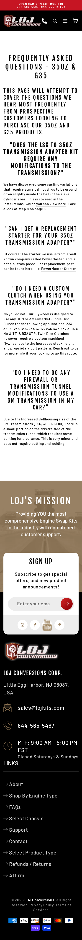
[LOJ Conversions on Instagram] (23, 625)
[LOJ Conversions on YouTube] (47, 625)
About (16, 784)
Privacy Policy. (42, 905)
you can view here (51, 204)
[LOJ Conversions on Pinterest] (59, 625)
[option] (41, 5)
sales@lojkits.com (41, 707)
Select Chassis (26, 818)
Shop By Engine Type (33, 795)
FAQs (15, 807)
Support (18, 830)
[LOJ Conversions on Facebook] (35, 625)
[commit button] (66, 604)
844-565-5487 (36, 725)
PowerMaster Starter (59, 269)
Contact (18, 841)
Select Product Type (32, 852)
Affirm (16, 875)
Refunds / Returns (30, 864)
